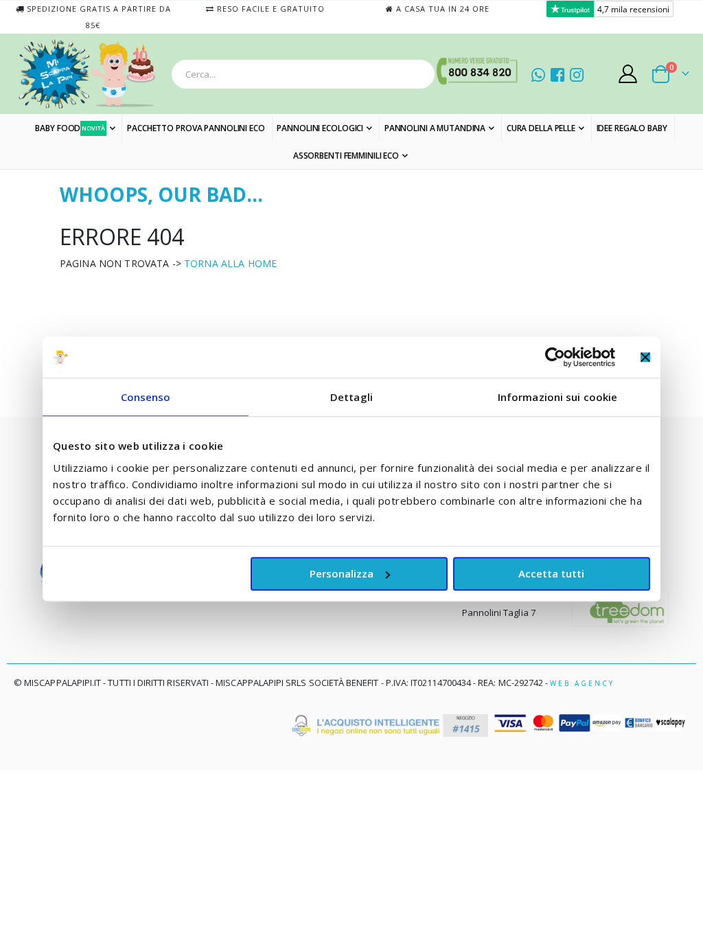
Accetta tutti (551, 573)
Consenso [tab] (146, 397)
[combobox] (303, 74)
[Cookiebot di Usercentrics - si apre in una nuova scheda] (555, 357)
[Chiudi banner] (645, 357)
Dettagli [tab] (351, 397)
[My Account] (628, 74)
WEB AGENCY (582, 683)
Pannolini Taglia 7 (498, 612)
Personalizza (341, 573)
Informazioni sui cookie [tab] (557, 397)
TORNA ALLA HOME (230, 263)
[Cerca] (420, 74)
